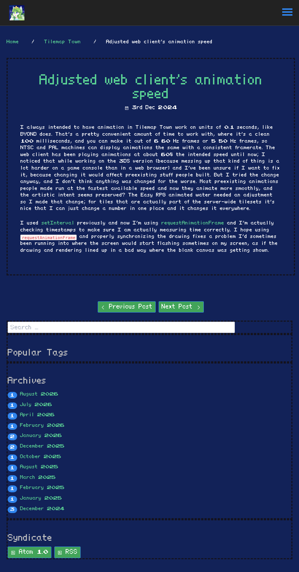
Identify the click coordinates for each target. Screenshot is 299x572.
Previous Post (129, 306)
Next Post (179, 306)
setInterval (58, 223)
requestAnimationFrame (193, 223)
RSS (70, 552)
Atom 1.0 (32, 552)
